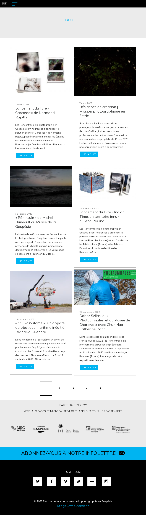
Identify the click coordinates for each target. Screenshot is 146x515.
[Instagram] (106, 481)
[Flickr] (91, 481)
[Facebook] (51, 481)
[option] (73, 428)
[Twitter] (37, 481)
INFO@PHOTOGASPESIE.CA (73, 506)
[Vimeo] (65, 481)
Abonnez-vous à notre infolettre (68, 453)
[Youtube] (78, 481)
